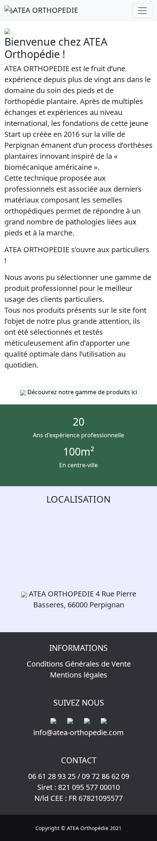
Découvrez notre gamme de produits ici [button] (81, 392)
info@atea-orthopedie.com (78, 732)
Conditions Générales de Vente (79, 664)
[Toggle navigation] (142, 10)
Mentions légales (78, 675)
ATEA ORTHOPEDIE (45, 10)
